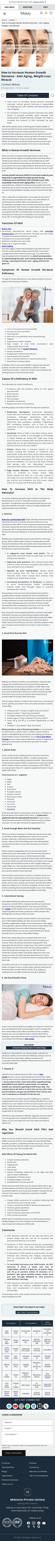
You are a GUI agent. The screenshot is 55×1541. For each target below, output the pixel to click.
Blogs (4, 1471)
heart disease (30, 349)
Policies (32, 1463)
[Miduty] (25, 14)
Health (12, 20)
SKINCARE (27, 7)
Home (4, 20)
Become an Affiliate (38, 1471)
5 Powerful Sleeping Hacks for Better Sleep (29, 1048)
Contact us (34, 1467)
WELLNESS (9, 7)
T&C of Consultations (38, 1475)
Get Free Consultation (27, 1312)
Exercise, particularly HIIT (13, 519)
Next (52, 95)
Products (6, 1463)
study (7, 909)
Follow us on (7, 1484)
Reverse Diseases (10, 1480)
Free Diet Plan (8, 1467)
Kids (45, 7)
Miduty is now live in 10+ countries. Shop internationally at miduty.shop (27, 1509)
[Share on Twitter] (46, 1406)
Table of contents (27, 95)
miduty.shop (38, 2)
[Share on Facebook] (9, 1406)
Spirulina (11, 809)
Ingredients (7, 1475)
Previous (2, 95)
